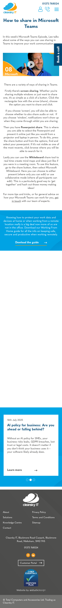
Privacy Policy (39, 512)
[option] (31, 445)
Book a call (47, 9)
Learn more (14, 470)
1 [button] (27, 480)
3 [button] (34, 480)
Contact (7, 528)
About (6, 512)
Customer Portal (40, 9)
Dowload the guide (27, 242)
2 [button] (31, 480)
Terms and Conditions (43, 517)
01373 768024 (50, 4)
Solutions (7, 517)
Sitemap (36, 523)
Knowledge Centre (12, 523)
